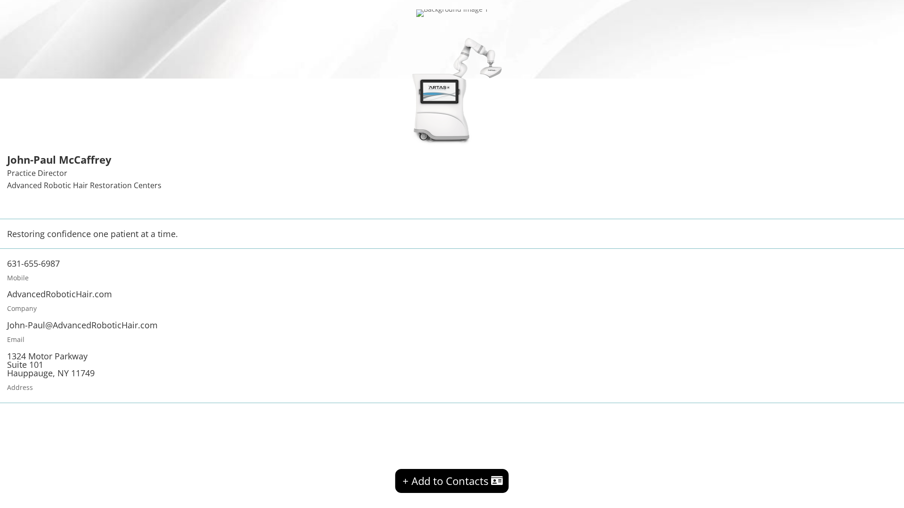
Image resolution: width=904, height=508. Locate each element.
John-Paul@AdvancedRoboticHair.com (82, 325)
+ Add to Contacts (445, 481)
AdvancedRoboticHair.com (59, 294)
